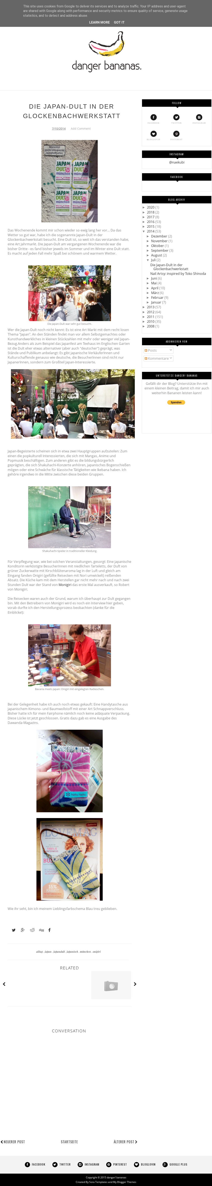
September (160, 250)
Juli (154, 260)
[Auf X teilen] (12, 930)
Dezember (159, 236)
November (160, 241)
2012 (151, 312)
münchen (86, 951)
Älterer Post (124, 1141)
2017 (151, 217)
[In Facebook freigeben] (48, 930)
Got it (119, 22)
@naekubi (176, 162)
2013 (151, 307)
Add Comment (81, 128)
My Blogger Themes (124, 1182)
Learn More (99, 22)
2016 (151, 221)
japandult (59, 951)
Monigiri (65, 584)
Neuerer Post (14, 1141)
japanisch (73, 951)
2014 (151, 231)
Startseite (69, 1141)
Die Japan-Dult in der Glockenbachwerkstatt (169, 267)
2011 (151, 316)
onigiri (97, 951)
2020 (151, 207)
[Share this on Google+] (21, 930)
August (157, 255)
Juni (154, 278)
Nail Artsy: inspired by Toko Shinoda (178, 273)
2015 (151, 226)
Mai (154, 283)
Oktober (158, 245)
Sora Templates (98, 1182)
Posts (152, 350)
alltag (39, 951)
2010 (151, 321)
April (155, 288)
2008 (151, 326)
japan (48, 951)
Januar (156, 302)
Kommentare (158, 358)
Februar (157, 297)
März (155, 293)
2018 (151, 212)
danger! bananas (116, 1177)
